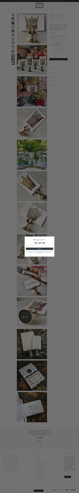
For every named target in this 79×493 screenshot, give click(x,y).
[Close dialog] (53, 237)
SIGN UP (39, 248)
